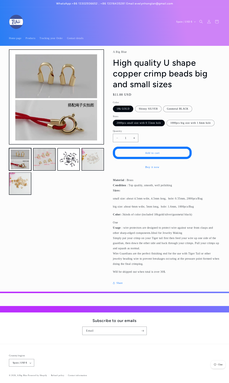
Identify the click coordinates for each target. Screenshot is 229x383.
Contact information (77, 375)
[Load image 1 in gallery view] (20, 159)
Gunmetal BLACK (177, 108)
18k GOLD (123, 108)
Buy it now (152, 167)
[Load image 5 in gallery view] (20, 183)
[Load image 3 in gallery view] (68, 159)
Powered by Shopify (37, 375)
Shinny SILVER (148, 108)
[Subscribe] (143, 331)
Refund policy (57, 375)
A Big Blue (22, 375)
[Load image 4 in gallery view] (93, 159)
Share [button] (119, 283)
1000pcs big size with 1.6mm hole (190, 123)
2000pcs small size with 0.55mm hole (139, 123)
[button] (201, 22)
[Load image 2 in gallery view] (44, 159)
